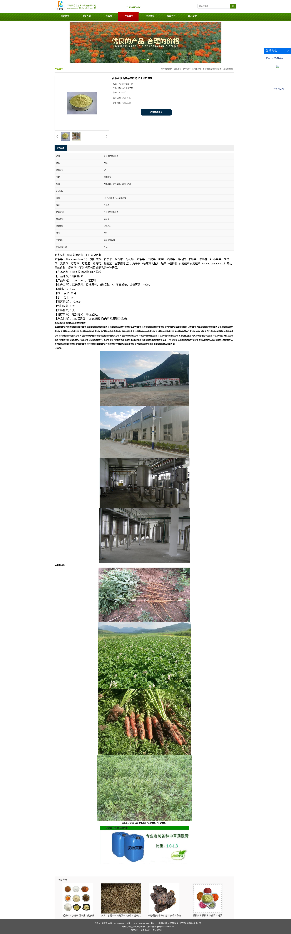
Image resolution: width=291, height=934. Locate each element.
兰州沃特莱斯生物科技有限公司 (133, 927)
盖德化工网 (145, 930)
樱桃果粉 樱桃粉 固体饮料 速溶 (207, 915)
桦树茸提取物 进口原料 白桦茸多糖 (164, 915)
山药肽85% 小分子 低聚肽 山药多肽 (77, 915)
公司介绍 (86, 16)
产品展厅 (129, 16)
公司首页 (65, 16)
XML (172, 927)
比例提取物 (196, 69)
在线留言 (192, 16)
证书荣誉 (150, 16)
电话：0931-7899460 (116, 923)
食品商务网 (157, 930)
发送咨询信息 (156, 112)
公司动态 (107, 16)
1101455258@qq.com (141, 923)
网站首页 (177, 69)
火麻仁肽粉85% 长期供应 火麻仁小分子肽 (120, 915)
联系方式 (171, 16)
